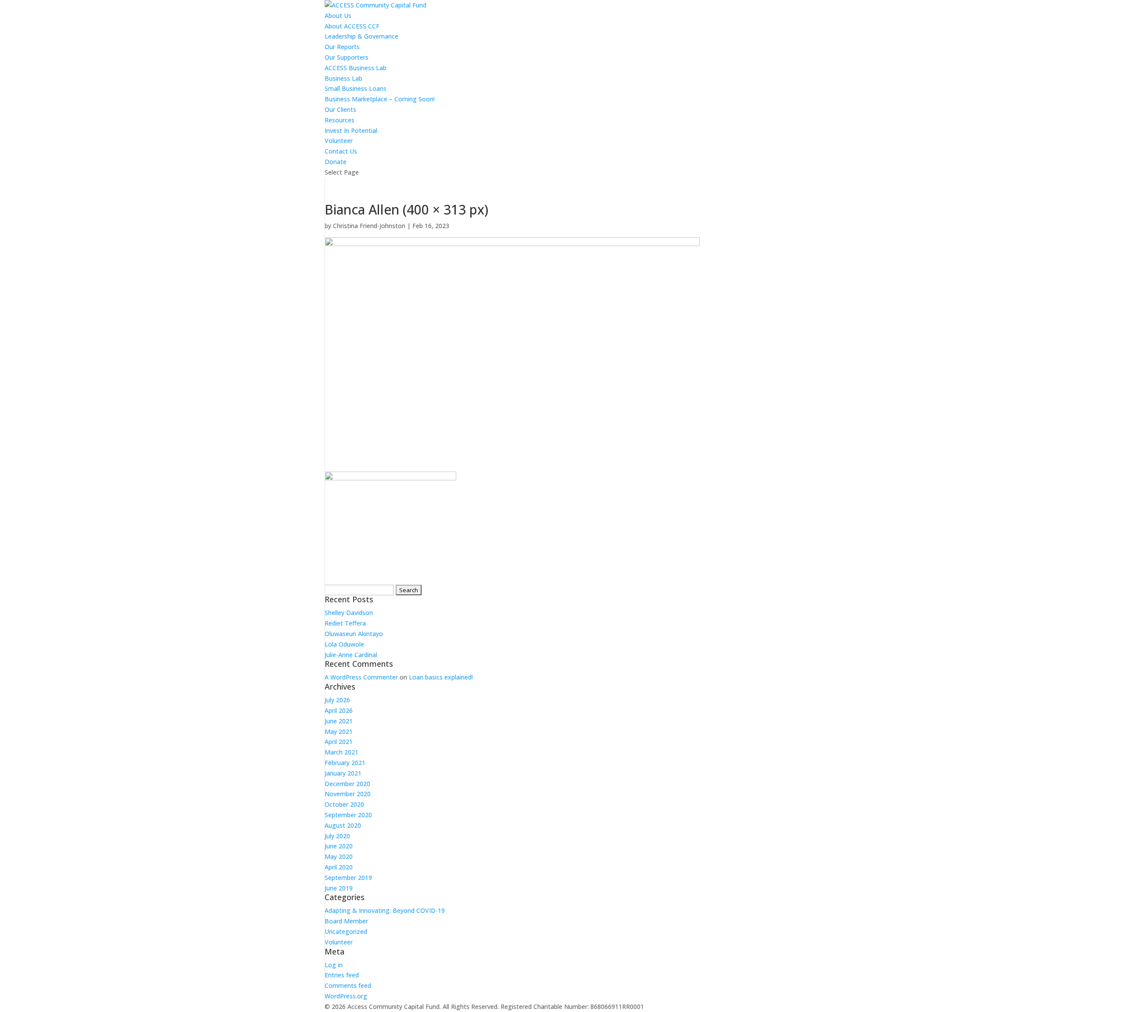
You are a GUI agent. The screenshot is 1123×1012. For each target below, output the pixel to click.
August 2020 (343, 825)
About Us (338, 15)
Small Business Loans (355, 88)
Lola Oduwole (344, 644)
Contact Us (341, 151)
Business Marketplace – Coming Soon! (380, 99)
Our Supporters (346, 57)
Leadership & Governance (361, 36)
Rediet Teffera (345, 623)
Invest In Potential (351, 130)
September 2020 (348, 815)
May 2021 (339, 731)
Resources (339, 120)
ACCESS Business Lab (355, 68)
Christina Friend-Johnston (369, 226)
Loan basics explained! (441, 677)
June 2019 (339, 888)
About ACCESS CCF (352, 26)
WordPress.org (346, 996)
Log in (334, 965)
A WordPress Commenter (361, 677)
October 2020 (344, 804)
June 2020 (339, 846)
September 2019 (348, 877)
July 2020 (337, 836)
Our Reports (342, 47)
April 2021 (339, 741)
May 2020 (339, 856)
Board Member (346, 921)
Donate (336, 161)
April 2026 (339, 710)
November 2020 (348, 794)
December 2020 (347, 784)
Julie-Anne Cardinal (351, 655)
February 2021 (345, 762)
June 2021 (339, 721)
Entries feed (342, 975)
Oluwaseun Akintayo (354, 633)
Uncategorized (346, 931)
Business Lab (343, 78)
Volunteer (339, 140)
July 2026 (337, 700)
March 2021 (341, 752)
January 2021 (343, 773)
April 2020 (339, 867)
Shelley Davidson (349, 612)
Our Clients (340, 109)
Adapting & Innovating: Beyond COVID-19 (385, 910)
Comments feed (348, 985)
